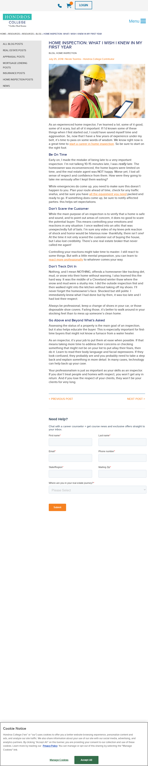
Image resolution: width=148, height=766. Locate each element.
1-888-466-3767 (60, 6)
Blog (38, 33)
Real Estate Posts (14, 50)
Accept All (86, 760)
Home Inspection (66, 53)
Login (83, 5)
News (6, 86)
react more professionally (66, 259)
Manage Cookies (59, 760)
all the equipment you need (108, 194)
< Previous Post (61, 399)
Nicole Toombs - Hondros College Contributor (89, 59)
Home (3, 33)
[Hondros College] (24, 20)
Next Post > (136, 399)
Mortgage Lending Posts (15, 65)
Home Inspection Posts (18, 79)
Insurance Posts (14, 73)
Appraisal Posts (14, 57)
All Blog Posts (13, 44)
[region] (74, 744)
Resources (14, 33)
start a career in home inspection (91, 144)
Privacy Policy (50, 746)
